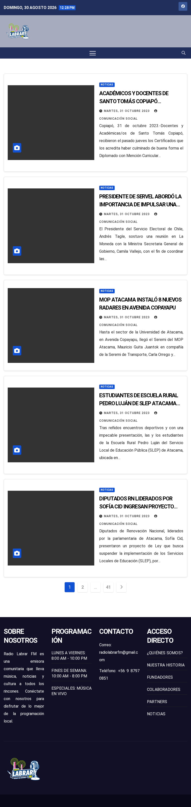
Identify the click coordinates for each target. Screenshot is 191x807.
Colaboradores (164, 689)
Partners (157, 701)
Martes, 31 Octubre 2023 (127, 111)
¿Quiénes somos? (165, 652)
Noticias (107, 84)
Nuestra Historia (166, 665)
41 (108, 587)
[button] (184, 53)
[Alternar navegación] (93, 53)
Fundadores (160, 677)
